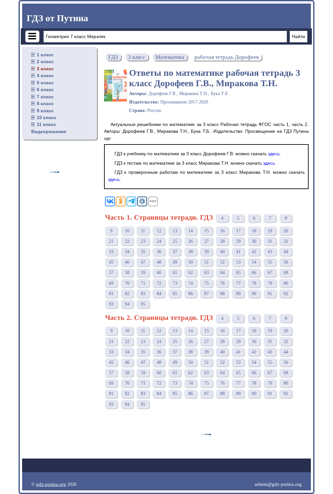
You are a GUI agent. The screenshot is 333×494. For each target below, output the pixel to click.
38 (190, 251)
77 (238, 283)
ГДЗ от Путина (57, 18)
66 (254, 272)
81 (111, 293)
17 (238, 230)
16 (222, 230)
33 (111, 251)
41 (238, 251)
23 (143, 241)
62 (190, 272)
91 (270, 293)
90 (254, 293)
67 (270, 272)
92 (286, 293)
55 (270, 262)
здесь (274, 153)
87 (206, 293)
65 (238, 272)
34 (127, 251)
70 (127, 283)
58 (127, 272)
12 (159, 230)
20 (286, 230)
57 (111, 272)
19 (270, 230)
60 (159, 272)
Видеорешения (48, 131)
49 (175, 262)
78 (254, 283)
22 (127, 241)
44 (286, 251)
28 (222, 241)
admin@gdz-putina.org (278, 484)
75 (206, 283)
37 (175, 251)
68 (286, 272)
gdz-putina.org (51, 484)
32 (286, 241)
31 (270, 241)
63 (206, 272)
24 (159, 241)
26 (190, 241)
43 (270, 251)
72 (159, 283)
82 (127, 293)
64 (222, 272)
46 (127, 262)
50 (190, 262)
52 (222, 262)
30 (254, 241)
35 (143, 251)
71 (143, 283)
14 (190, 230)
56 (286, 262)
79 (270, 283)
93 (111, 304)
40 (222, 251)
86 (190, 293)
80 (286, 283)
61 (175, 272)
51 (206, 262)
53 (238, 262)
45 (111, 262)
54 (254, 262)
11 (143, 230)
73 (175, 283)
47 (143, 262)
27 (206, 241)
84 (159, 293)
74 (190, 283)
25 (175, 241)
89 (238, 293)
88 (222, 293)
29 (238, 241)
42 (254, 251)
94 (127, 304)
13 (175, 230)
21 (111, 241)
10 (127, 230)
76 (222, 283)
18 (254, 230)
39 (206, 251)
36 (159, 251)
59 (143, 272)
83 (143, 293)
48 (159, 262)
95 (143, 304)
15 (206, 230)
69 (111, 283)
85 (175, 293)
